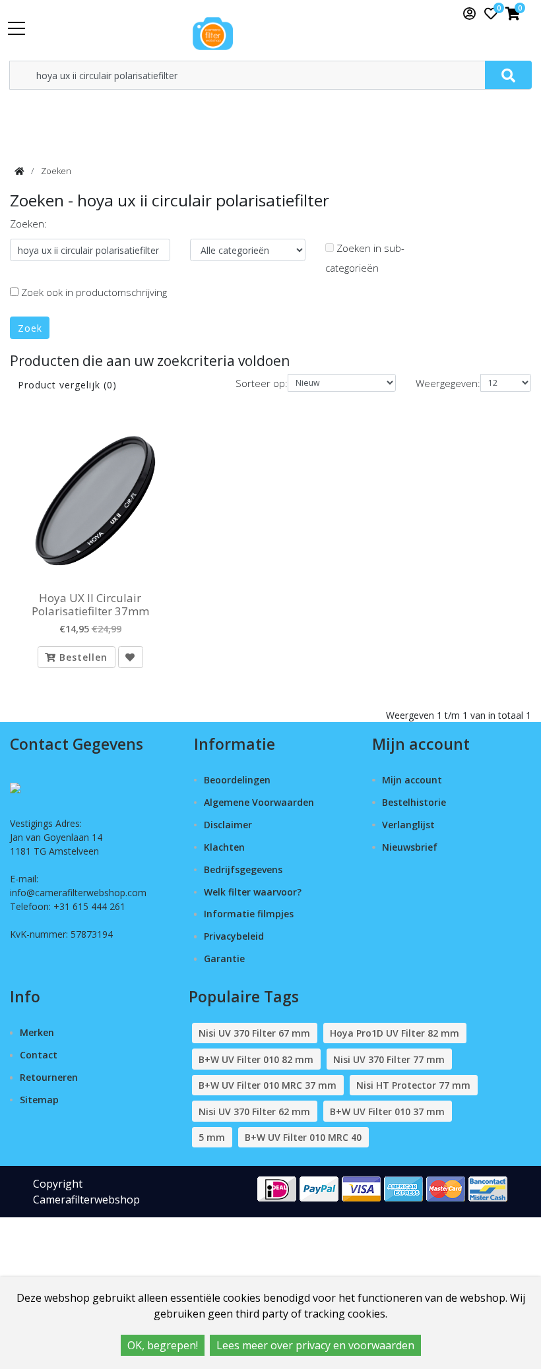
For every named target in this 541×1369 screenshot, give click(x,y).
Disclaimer (228, 824)
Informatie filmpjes (249, 913)
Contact (38, 1055)
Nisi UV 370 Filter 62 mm (254, 1111)
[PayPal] (319, 1188)
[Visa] (361, 1188)
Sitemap (39, 1099)
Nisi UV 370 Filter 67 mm (254, 1033)
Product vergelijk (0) (67, 385)
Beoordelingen (237, 780)
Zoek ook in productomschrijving (92, 292)
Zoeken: (28, 223)
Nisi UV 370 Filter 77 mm (389, 1059)
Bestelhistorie (414, 802)
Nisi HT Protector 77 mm (413, 1085)
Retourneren (49, 1077)
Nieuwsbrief (409, 847)
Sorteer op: (262, 383)
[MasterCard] (446, 1188)
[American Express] (404, 1188)
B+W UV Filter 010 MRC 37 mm (267, 1085)
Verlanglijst (408, 824)
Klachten (224, 847)
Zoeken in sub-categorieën (364, 257)
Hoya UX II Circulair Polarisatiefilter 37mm (90, 605)
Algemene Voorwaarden (259, 802)
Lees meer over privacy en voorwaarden (315, 1345)
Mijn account (412, 780)
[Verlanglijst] (130, 657)
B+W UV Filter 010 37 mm (387, 1111)
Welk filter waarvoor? (253, 892)
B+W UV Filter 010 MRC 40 (303, 1137)
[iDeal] (277, 1188)
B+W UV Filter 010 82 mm (256, 1059)
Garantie (224, 958)
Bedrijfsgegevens (243, 869)
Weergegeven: (448, 383)
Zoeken (56, 171)
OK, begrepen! (162, 1345)
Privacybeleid (234, 936)
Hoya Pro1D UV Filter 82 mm (394, 1033)
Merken (37, 1032)
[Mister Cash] (488, 1188)
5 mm (212, 1137)
